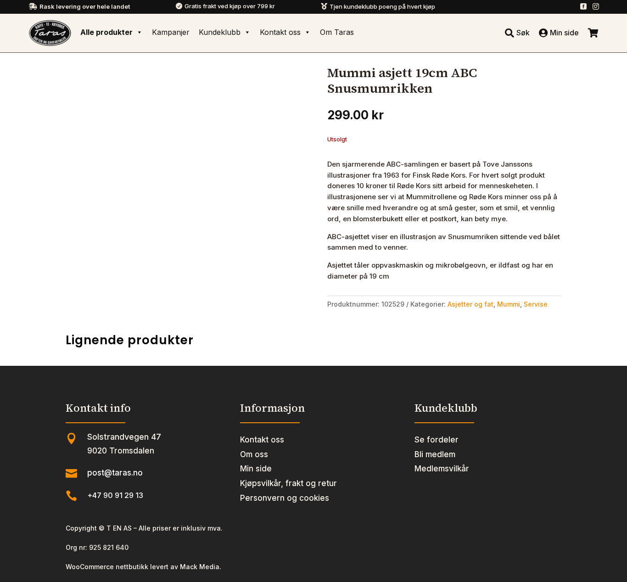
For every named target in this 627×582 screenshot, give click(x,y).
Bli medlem (434, 454)
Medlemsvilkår (441, 468)
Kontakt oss (280, 32)
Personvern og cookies (284, 498)
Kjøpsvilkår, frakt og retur (288, 483)
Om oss (254, 454)
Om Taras (337, 32)
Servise (536, 304)
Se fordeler (436, 439)
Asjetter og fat (470, 304)
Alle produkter (106, 32)
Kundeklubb (220, 32)
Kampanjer (171, 32)
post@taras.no (115, 472)
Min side (256, 468)
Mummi (508, 304)
